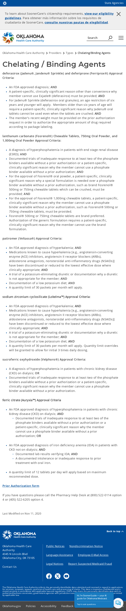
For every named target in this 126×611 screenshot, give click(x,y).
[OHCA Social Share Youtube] (66, 576)
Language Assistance (59, 555)
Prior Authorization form (20, 486)
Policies (31, 606)
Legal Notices (54, 564)
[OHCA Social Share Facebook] (49, 576)
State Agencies (114, 3)
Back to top (113, 531)
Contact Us (9, 567)
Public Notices (55, 546)
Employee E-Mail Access (93, 555)
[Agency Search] (110, 37)
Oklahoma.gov (11, 606)
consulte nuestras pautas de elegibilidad (76, 22)
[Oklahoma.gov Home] (4, 3)
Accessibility (48, 606)
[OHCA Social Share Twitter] (58, 576)
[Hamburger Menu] (121, 37)
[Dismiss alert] (118, 13)
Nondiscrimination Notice (86, 546)
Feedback (67, 606)
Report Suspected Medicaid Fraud (90, 564)
